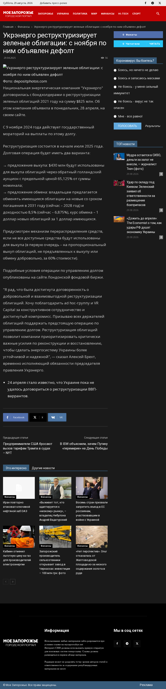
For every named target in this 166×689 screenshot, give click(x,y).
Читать (154, 43)
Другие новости (43, 468)
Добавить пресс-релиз (53, 3)
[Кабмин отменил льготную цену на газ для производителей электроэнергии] (19, 537)
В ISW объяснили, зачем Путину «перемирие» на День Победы (84, 446)
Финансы (107, 13)
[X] (159, 3)
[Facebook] (145, 3)
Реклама (146, 685)
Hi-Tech (123, 13)
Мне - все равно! (129, 116)
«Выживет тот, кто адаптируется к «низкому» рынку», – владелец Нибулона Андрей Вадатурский (53, 511)
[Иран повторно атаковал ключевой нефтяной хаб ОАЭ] (19, 488)
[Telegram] (152, 3)
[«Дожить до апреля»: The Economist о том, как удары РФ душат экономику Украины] (119, 219)
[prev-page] (5, 581)
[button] (158, 14)
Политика (80, 13)
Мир (94, 13)
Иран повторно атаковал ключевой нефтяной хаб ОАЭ (16, 507)
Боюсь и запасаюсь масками (138, 78)
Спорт (136, 13)
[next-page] (12, 581)
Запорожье (45, 13)
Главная (8, 27)
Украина (63, 13)
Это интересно (16, 468)
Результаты (152, 126)
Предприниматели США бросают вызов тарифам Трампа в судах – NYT (27, 448)
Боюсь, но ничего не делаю (137, 70)
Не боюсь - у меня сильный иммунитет (136, 89)
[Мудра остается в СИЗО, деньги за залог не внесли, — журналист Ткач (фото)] (119, 156)
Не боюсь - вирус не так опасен (133, 104)
